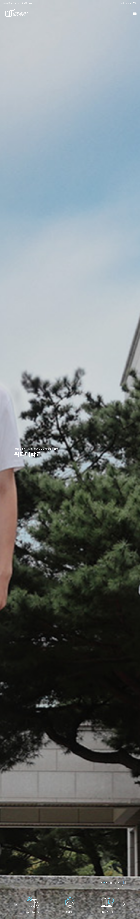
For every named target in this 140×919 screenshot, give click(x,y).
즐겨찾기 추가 (27, 3)
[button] (101, 882)
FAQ (135, 3)
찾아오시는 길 (126, 3)
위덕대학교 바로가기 (11, 3)
